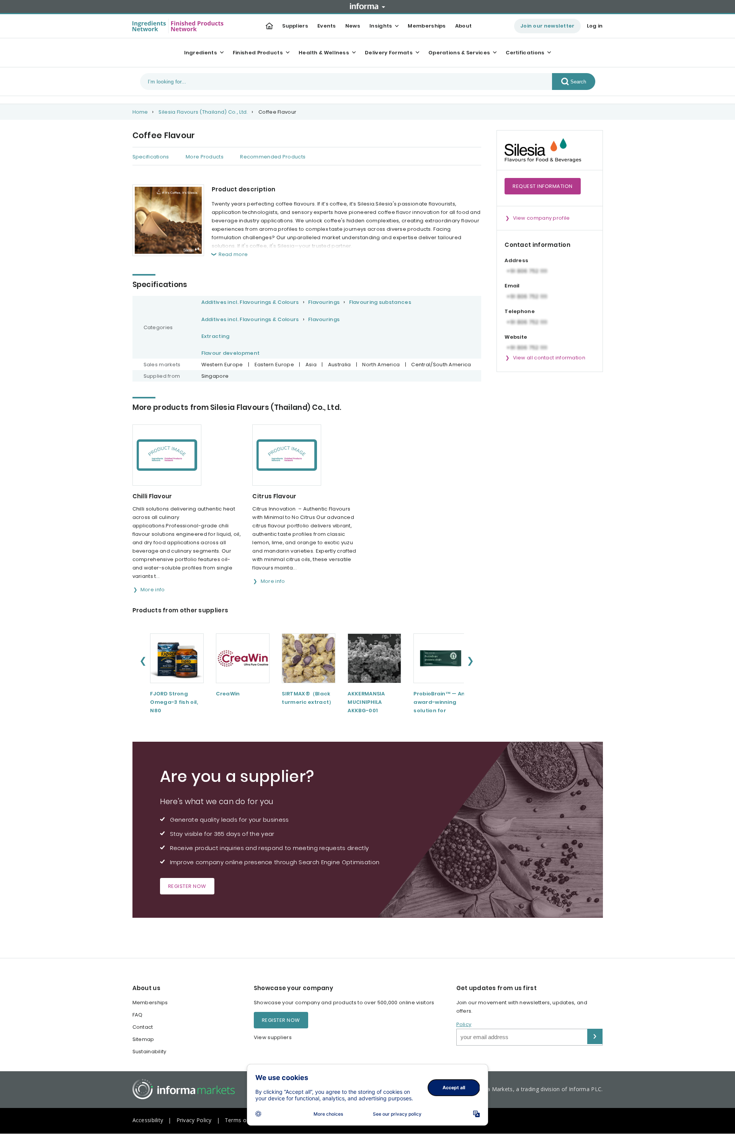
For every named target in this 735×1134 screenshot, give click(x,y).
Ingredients (200, 52)
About (463, 25)
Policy (464, 1024)
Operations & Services (459, 52)
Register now (187, 886)
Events (326, 25)
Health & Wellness (324, 52)
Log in (595, 25)
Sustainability (149, 1051)
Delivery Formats (389, 52)
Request (543, 186)
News (352, 25)
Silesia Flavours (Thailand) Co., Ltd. (203, 112)
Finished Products (258, 52)
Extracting (215, 336)
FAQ (137, 1014)
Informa (367, 6)
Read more (233, 254)
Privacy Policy (194, 1120)
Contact (142, 1027)
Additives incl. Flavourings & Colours (250, 302)
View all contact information (549, 357)
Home (140, 112)
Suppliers (295, 25)
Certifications (525, 52)
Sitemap (143, 1039)
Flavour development (230, 353)
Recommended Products (272, 156)
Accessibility (147, 1120)
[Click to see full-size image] (168, 220)
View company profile (541, 218)
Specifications (150, 156)
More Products (205, 156)
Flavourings (324, 302)
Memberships (427, 25)
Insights (380, 25)
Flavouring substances (380, 302)
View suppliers (273, 1037)
